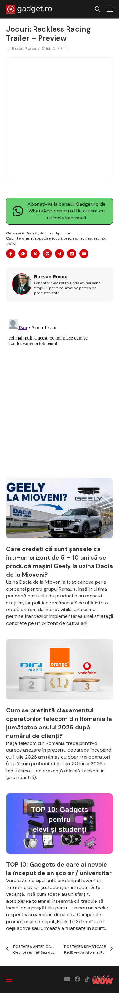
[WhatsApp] (22, 253)
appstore (42, 238)
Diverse (32, 233)
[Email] (83, 253)
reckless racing (92, 238)
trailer (11, 243)
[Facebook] (10, 253)
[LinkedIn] (71, 253)
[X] (35, 253)
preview (70, 238)
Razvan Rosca (24, 48)
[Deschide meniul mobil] (110, 9)
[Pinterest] (47, 253)
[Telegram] (59, 253)
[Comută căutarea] (97, 9)
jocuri (57, 238)
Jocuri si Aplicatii (55, 233)
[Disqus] (59, 393)
